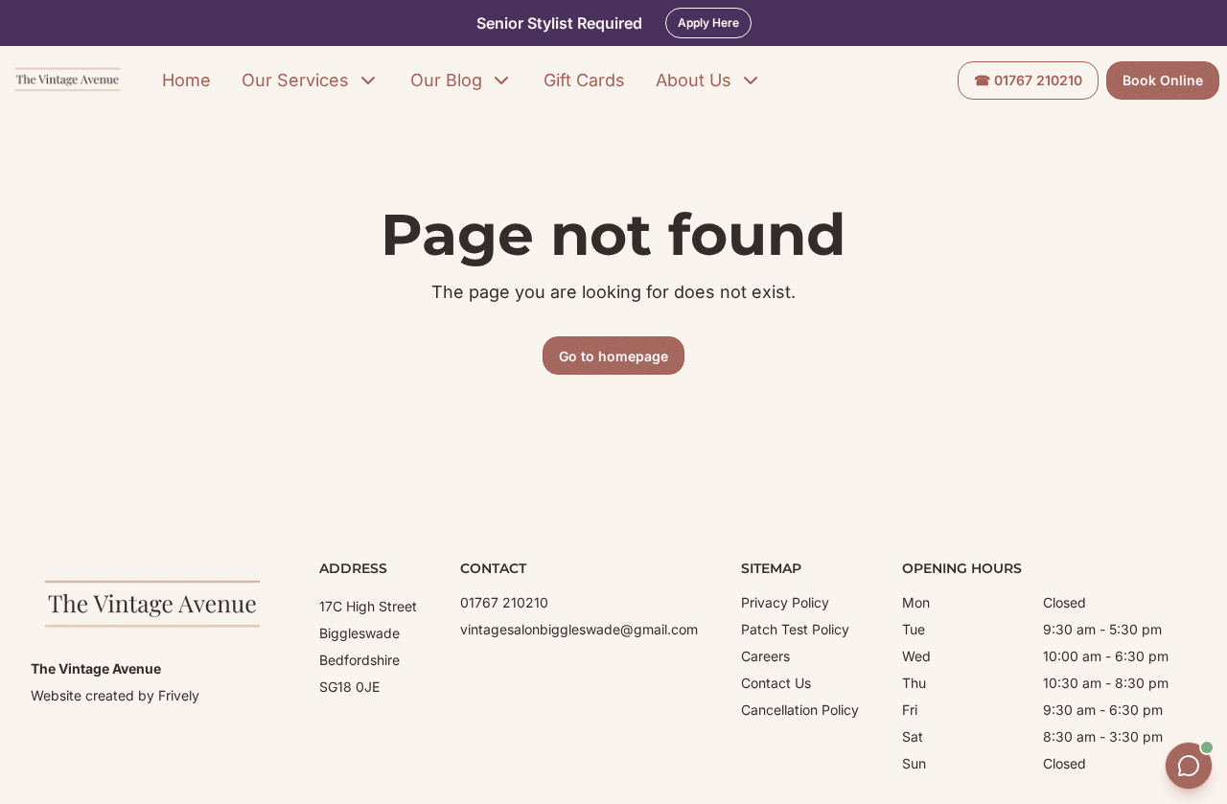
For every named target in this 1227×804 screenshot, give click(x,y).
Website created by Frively (115, 695)
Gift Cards (584, 80)
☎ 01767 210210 (1028, 80)
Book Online (1163, 80)
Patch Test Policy (795, 629)
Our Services (295, 80)
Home (186, 80)
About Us (693, 80)
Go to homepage (613, 356)
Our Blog (446, 80)
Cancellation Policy (800, 709)
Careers (765, 656)
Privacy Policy (785, 602)
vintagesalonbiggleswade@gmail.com (579, 629)
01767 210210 (504, 602)
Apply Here (708, 22)
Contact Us (776, 683)
